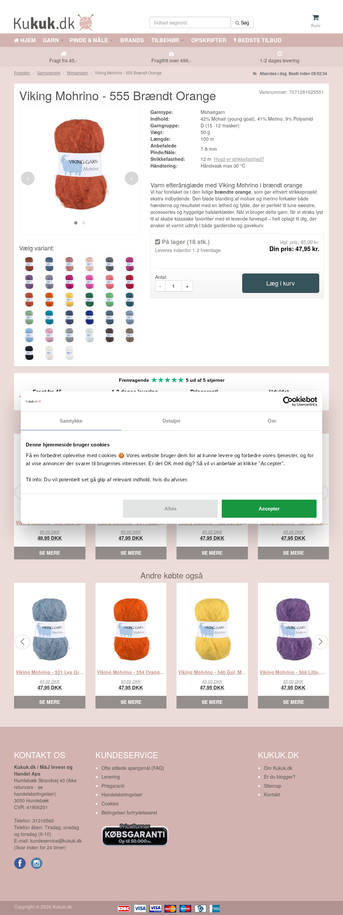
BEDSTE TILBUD (259, 40)
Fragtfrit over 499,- (171, 60)
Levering (110, 776)
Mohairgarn (77, 72)
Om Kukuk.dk (278, 768)
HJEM (27, 40)
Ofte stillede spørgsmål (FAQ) (132, 768)
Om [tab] (272, 421)
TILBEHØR (165, 40)
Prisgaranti (112, 785)
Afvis (170, 508)
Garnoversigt (48, 72)
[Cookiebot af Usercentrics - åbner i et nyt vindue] (288, 401)
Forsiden (22, 72)
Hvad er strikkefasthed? (239, 159)
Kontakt (272, 794)
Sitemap (272, 785)
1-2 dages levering (279, 60)
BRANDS (131, 40)
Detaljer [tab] (171, 421)
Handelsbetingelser (121, 794)
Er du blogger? (279, 776)
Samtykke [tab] (71, 421)
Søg (244, 22)
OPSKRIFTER (208, 40)
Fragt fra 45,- (63, 60)
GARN (51, 40)
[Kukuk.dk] (55, 21)
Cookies (110, 803)
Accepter (269, 508)
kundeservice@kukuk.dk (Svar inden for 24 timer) (48, 844)
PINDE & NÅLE (89, 40)
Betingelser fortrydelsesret (129, 812)
